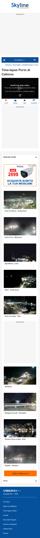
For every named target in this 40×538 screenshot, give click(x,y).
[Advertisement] (20, 36)
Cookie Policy (7, 529)
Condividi (34, 103)
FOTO (5, 481)
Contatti (5, 515)
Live (36, 64)
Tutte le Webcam (19, 473)
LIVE (6, 103)
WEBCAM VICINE (9, 157)
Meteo (15, 103)
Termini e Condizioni (10, 524)
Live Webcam (19, 60)
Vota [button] (24, 103)
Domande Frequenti (9, 520)
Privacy (5, 533)
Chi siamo (6, 502)
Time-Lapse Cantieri (10, 511)
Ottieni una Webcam (10, 506)
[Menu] (34, 60)
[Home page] (4, 59)
